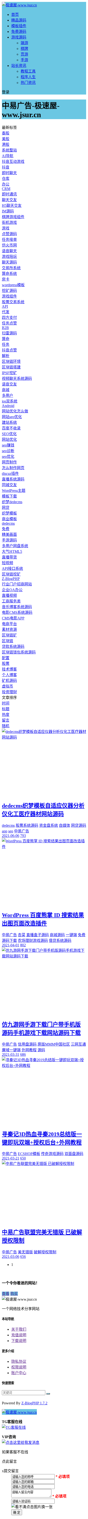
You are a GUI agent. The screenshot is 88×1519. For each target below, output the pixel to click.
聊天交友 (9, 200)
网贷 (5, 508)
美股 (5, 139)
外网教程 (29, 1050)
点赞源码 (9, 234)
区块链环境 (11, 361)
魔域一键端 (11, 1050)
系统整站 (9, 150)
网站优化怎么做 (15, 411)
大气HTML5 (12, 552)
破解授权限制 (45, 1252)
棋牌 (24, 49)
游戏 (5, 228)
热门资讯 (28, 83)
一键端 (71, 935)
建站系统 (9, 422)
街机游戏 (9, 223)
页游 (24, 54)
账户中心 (18, 1373)
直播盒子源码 (37, 935)
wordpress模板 (13, 285)
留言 (5, 720)
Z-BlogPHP (11, 579)
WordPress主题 (13, 491)
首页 (15, 15)
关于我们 (18, 1329)
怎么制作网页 (13, 468)
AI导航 (7, 156)
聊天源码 (9, 262)
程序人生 (28, 77)
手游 (24, 60)
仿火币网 (9, 245)
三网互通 (78, 1044)
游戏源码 (18, 37)
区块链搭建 (11, 367)
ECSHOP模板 (29, 1154)
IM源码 (8, 211)
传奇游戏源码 (52, 1154)
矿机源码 (9, 681)
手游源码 (9, 540)
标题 (5, 709)
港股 (5, 145)
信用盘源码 (27, 1044)
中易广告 (21, 831)
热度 (5, 715)
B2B (5, 328)
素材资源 (9, 630)
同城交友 (9, 485)
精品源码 (18, 20)
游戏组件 (9, 296)
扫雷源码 (9, 333)
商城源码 (57, 935)
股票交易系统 (13, 302)
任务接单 (9, 240)
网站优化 (9, 439)
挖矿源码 (9, 291)
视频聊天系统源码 (17, 379)
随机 (5, 726)
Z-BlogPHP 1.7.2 (34, 1403)
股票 (5, 664)
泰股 (5, 133)
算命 (5, 339)
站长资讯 (18, 66)
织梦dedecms (12, 502)
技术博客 (9, 669)
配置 (5, 658)
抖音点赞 (9, 350)
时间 (5, 703)
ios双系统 (9, 401)
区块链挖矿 (11, 574)
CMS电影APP (13, 618)
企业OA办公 (12, 590)
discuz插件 (10, 474)
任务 (5, 344)
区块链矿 (9, 635)
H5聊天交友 (12, 205)
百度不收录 (11, 428)
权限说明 (18, 1367)
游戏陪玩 (9, 257)
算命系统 (9, 274)
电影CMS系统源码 (17, 612)
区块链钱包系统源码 (19, 652)
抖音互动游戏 (13, 162)
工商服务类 (11, 601)
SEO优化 (9, 434)
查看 (5, 1294)
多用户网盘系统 (15, 546)
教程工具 (28, 71)
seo (10, 831)
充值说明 (18, 1335)
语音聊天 (9, 251)
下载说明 (18, 1341)
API (5, 306)
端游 (24, 43)
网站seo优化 (12, 417)
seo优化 (8, 456)
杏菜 (21, 935)
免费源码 (18, 32)
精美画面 (9, 534)
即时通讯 (9, 194)
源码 (41, 1050)
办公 (5, 184)
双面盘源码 (74, 1154)
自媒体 (64, 825)
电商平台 (9, 624)
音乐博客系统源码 (17, 607)
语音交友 (9, 384)
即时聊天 (9, 173)
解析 (5, 356)
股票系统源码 (27, 825)
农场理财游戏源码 (33, 941)
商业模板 (9, 519)
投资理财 (9, 692)
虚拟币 (7, 686)
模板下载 (9, 496)
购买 (14, 1294)
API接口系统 (12, 569)
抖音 (5, 167)
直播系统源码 (13, 479)
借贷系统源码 (60, 941)
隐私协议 (18, 1361)
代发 (5, 312)
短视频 (7, 563)
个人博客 (9, 675)
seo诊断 (8, 451)
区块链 (7, 641)
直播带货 (9, 557)
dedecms (8, 523)
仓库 (5, 179)
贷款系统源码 (13, 647)
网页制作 (9, 462)
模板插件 (18, 26)
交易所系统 (11, 268)
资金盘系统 (48, 825)
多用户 (7, 396)
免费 (5, 529)
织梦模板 (9, 513)
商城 (5, 390)
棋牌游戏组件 (13, 217)
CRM (6, 189)
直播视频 (9, 595)
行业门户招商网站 (17, 584)
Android (8, 406)
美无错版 (25, 1252)
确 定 (16, 1512)
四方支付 (9, 318)
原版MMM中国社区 (54, 1044)
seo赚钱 (8, 445)
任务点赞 (9, 323)
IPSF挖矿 (9, 373)
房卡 (5, 279)
